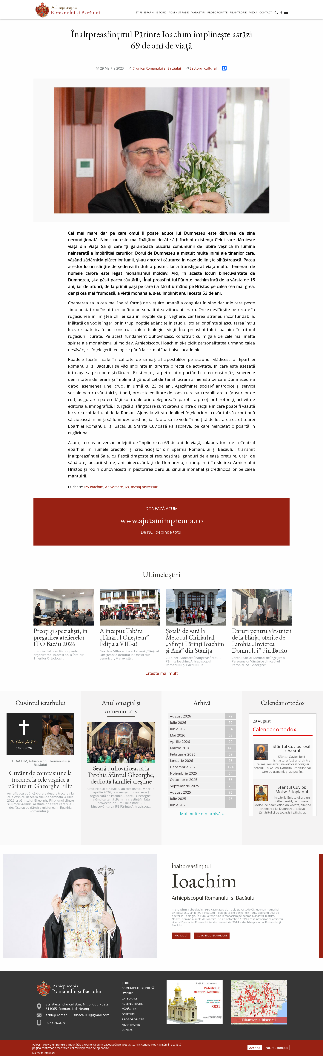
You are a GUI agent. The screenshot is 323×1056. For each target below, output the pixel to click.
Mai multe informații (43, 1053)
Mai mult (181, 935)
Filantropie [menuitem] (238, 12)
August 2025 (180, 792)
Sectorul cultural (203, 68)
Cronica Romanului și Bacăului (157, 68)
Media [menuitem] (253, 12)
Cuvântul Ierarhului (212, 935)
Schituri (128, 1014)
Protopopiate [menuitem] (217, 12)
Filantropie (131, 1024)
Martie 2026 (180, 747)
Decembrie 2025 (184, 766)
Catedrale (129, 998)
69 (127, 486)
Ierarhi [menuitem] (149, 12)
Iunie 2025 (178, 805)
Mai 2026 (177, 735)
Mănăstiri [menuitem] (198, 12)
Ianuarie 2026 (181, 760)
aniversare (114, 486)
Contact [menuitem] (265, 12)
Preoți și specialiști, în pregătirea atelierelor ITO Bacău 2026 (60, 637)
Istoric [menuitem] (161, 12)
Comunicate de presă (138, 988)
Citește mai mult (161, 673)
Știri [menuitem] (139, 12)
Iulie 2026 (178, 722)
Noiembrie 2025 (183, 773)
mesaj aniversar (144, 486)
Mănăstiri (129, 1009)
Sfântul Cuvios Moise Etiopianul (292, 789)
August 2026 (180, 716)
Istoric (127, 993)
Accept (254, 1048)
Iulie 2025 (178, 798)
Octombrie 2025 (183, 779)
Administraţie (132, 1003)
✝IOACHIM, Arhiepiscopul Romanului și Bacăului (40, 763)
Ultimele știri (161, 574)
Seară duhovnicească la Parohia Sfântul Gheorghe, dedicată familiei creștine (121, 774)
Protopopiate (133, 1019)
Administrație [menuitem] (179, 12)
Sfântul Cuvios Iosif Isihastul (292, 748)
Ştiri (125, 983)
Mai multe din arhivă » (202, 814)
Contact (128, 1030)
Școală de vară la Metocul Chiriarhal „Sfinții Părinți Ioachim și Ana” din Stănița (195, 640)
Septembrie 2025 (184, 786)
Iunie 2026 (178, 728)
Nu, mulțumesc (277, 1048)
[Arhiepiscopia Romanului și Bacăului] (68, 988)
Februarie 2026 (183, 754)
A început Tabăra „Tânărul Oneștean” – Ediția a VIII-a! (127, 637)
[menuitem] (67, 9)
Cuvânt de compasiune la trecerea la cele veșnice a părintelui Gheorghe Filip (40, 779)
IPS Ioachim (93, 486)
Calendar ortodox (274, 729)
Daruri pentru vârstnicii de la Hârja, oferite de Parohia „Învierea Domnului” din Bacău (262, 640)
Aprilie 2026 (180, 741)
